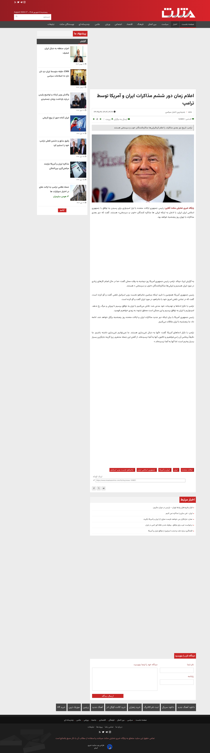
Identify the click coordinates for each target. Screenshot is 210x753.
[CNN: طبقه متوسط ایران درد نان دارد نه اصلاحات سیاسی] (78, 77)
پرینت (108, 119)
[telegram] (21, 2)
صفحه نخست (188, 24)
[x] (99, 488)
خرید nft (61, 707)
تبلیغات (51, 24)
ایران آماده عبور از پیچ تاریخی (56, 118)
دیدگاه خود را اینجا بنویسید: (145, 664)
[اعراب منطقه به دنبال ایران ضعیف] (78, 54)
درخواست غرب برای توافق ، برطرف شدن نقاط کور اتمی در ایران (168, 525)
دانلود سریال (168, 707)
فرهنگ (140, 24)
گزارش (83, 41)
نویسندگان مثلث (66, 24)
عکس (98, 24)
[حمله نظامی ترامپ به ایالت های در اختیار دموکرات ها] (78, 193)
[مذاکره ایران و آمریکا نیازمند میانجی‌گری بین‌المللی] (78, 170)
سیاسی (130, 720)
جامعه (94, 720)
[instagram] (24, 2)
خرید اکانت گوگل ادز (116, 707)
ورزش (107, 24)
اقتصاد (130, 24)
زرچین (86, 707)
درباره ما (118, 727)
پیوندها (99, 727)
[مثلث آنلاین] (178, 12)
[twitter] (18, 2)
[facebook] (94, 488)
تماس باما (108, 727)
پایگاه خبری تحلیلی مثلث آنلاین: (179, 208)
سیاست (165, 24)
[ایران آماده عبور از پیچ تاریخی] (78, 123)
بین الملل (152, 24)
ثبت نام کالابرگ (151, 707)
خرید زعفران (135, 707)
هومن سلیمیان (60, 196)
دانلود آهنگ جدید (186, 707)
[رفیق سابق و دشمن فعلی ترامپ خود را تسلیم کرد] (78, 147)
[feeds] (15, 2)
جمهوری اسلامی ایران (146, 470)
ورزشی (86, 720)
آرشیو (62, 210)
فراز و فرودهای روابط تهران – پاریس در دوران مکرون (172, 507)
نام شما (190, 664)
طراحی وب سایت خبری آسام (96, 746)
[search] (17, 16)
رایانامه (191, 676)
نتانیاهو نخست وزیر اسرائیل (121, 470)
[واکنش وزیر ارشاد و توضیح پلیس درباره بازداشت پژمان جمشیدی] (78, 100)
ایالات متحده (187, 470)
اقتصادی (102, 720)
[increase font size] (100, 119)
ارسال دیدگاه (108, 696)
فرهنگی (111, 720)
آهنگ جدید (97, 707)
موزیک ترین (74, 707)
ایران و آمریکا (164, 470)
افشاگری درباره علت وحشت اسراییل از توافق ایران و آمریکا (170, 530)
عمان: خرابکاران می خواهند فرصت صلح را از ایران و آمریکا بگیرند (167, 519)
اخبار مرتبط (188, 499)
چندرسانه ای (84, 24)
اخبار (175, 24)
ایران (176, 470)
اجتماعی (118, 24)
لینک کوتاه (97, 476)
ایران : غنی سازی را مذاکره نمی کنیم (179, 513)
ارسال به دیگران (120, 119)
